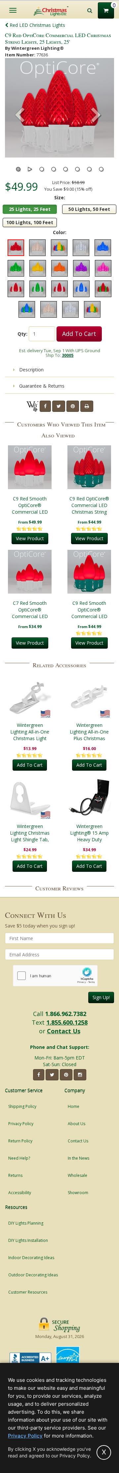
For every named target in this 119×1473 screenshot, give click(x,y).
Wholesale (77, 1175)
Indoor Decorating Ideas (31, 1257)
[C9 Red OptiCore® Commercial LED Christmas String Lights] (89, 467)
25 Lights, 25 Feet (30, 209)
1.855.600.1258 (67, 1022)
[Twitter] (58, 406)
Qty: (22, 334)
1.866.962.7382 (65, 1014)
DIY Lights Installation (28, 1240)
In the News (78, 1158)
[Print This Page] (86, 406)
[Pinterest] (72, 406)
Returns (15, 1175)
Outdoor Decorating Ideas (33, 1275)
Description (31, 369)
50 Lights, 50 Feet (89, 209)
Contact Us (63, 1031)
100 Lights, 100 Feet (29, 222)
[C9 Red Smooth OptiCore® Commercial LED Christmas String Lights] (29, 467)
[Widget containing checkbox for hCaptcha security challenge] (55, 976)
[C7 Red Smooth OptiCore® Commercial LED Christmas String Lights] (29, 572)
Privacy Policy (20, 1123)
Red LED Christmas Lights (36, 25)
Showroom (78, 1192)
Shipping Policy (22, 1106)
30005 (67, 355)
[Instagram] (80, 1074)
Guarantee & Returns (41, 386)
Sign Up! (101, 997)
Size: (59, 197)
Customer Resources (27, 1292)
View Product (30, 538)
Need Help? (19, 1158)
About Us (76, 1123)
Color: (59, 232)
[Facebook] (45, 406)
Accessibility (19, 1192)
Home (73, 1106)
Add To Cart (79, 334)
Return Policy (20, 1141)
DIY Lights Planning (25, 1223)
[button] (96, 116)
